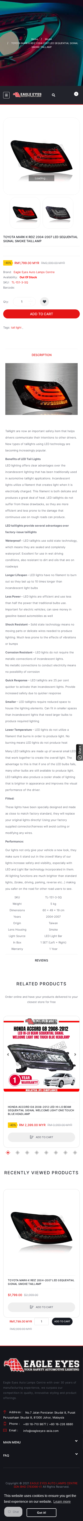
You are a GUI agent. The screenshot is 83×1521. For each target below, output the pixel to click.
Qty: (6, 301)
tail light (16, 327)
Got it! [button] (41, 1512)
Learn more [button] (62, 1501)
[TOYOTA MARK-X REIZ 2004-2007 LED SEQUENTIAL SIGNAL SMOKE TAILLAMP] (25, 212)
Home (34, 39)
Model (48, 39)
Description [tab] (42, 355)
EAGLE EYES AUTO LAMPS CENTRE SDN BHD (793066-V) (46, 1484)
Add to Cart (41, 314)
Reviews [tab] (41, 960)
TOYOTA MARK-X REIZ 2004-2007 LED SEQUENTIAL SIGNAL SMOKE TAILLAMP (41, 1282)
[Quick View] (9, 1038)
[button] (8, 1054)
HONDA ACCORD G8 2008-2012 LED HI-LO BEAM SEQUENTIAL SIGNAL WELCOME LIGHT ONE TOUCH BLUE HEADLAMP (41, 1110)
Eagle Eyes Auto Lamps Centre (34, 272)
